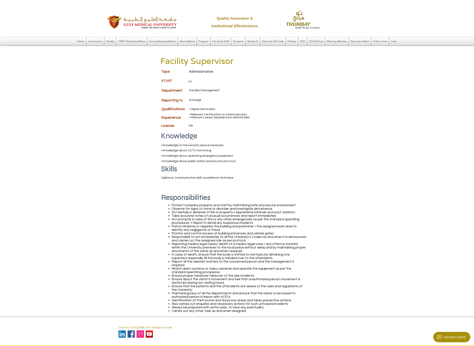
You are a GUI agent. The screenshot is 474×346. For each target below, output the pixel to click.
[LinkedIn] (122, 334)
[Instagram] (140, 334)
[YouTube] (149, 334)
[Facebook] (131, 334)
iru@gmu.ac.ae (162, 327)
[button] (95, 41)
